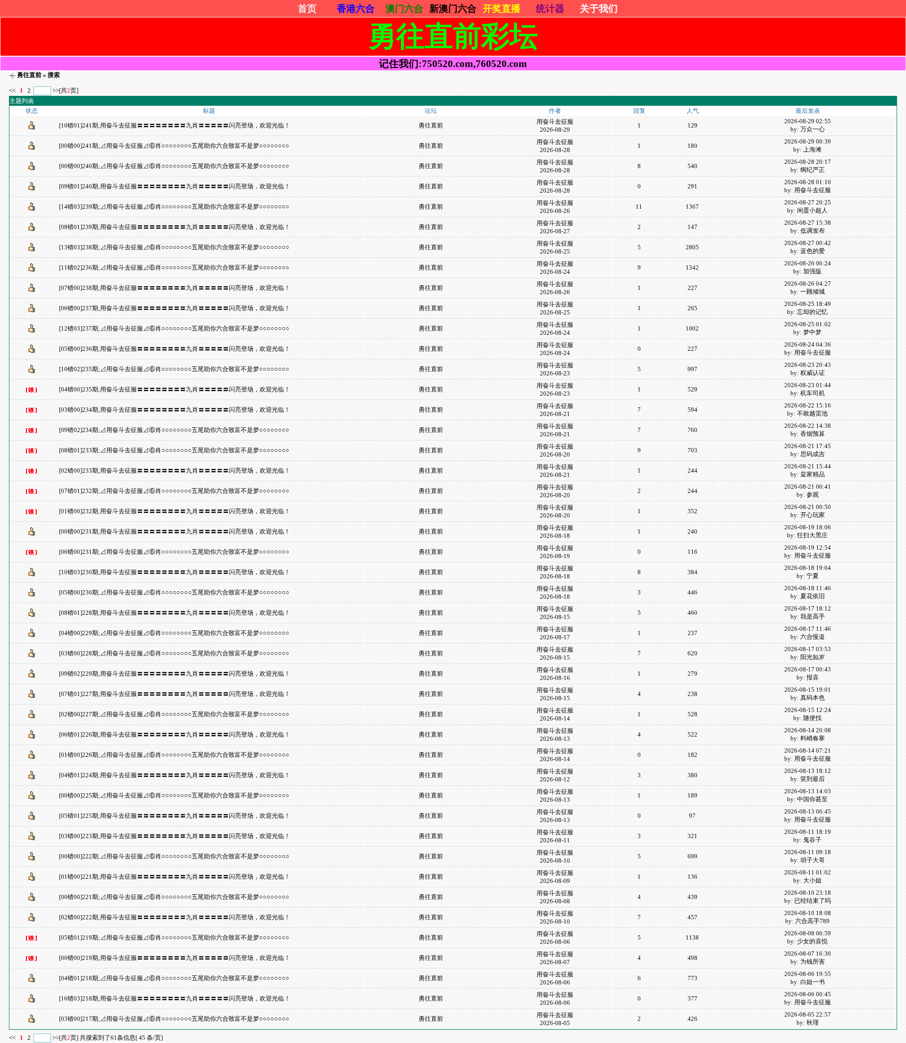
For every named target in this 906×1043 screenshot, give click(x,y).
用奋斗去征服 (555, 121)
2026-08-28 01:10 (807, 182)
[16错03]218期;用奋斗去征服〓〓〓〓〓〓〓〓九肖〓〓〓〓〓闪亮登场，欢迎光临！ (174, 998)
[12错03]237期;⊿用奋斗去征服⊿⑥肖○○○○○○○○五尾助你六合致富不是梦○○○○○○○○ (174, 328)
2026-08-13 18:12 (807, 770)
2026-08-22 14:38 (807, 425)
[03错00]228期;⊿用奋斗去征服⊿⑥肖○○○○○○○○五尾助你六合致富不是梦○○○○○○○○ (174, 653)
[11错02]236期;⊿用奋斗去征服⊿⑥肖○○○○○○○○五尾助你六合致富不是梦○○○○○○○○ (174, 267)
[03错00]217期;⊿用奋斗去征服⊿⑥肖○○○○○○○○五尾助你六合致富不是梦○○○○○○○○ (174, 1018)
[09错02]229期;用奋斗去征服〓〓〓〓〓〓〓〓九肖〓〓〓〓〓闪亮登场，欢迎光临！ (174, 673)
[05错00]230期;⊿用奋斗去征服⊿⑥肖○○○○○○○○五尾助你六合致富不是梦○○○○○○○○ (174, 592)
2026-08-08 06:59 (807, 933)
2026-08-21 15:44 (807, 466)
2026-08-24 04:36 (807, 344)
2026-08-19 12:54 (807, 547)
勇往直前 (29, 74)
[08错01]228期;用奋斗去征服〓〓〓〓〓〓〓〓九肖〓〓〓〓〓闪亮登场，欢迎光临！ (174, 612)
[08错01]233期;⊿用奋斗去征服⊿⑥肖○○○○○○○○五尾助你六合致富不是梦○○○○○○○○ (174, 450)
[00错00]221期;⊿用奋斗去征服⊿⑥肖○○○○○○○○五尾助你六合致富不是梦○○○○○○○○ (174, 896)
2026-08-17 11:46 (807, 628)
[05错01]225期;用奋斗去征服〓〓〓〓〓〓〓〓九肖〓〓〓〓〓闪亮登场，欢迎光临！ (174, 815)
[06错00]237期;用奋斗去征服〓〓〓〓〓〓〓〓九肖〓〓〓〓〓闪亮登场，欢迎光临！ (174, 308)
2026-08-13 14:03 (807, 791)
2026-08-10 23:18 (807, 892)
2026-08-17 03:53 (807, 649)
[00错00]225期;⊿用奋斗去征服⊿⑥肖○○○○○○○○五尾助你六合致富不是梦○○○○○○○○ (174, 795)
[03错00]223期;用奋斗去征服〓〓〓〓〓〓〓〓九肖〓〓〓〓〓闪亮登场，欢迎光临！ (174, 835)
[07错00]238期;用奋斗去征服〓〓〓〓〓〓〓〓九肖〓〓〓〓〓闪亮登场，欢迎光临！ (174, 287)
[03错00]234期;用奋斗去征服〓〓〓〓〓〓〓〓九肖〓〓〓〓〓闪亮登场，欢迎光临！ (174, 409)
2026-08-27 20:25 (807, 202)
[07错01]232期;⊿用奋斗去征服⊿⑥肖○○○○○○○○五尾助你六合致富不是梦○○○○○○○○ (174, 490)
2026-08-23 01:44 (807, 385)
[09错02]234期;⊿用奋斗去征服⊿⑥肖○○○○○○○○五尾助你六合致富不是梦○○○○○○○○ (174, 429)
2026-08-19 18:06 (807, 527)
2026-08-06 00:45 (807, 994)
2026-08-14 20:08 (807, 730)
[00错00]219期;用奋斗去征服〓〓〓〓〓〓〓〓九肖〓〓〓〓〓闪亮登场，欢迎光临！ (174, 957)
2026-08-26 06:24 (807, 263)
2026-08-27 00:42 (807, 242)
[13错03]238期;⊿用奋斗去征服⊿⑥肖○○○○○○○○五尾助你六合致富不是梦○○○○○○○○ (174, 247)
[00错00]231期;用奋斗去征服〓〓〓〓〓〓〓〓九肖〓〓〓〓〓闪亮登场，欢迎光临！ (174, 531)
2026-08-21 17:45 (807, 445)
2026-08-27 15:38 (807, 222)
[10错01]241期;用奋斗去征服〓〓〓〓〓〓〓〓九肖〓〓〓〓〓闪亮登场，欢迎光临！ (174, 125)
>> (55, 90)
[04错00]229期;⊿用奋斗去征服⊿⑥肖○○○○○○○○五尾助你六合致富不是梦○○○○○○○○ (174, 632)
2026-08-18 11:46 (807, 588)
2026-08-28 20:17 (807, 161)
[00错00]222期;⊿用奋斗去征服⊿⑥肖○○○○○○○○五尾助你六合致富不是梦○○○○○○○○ (174, 856)
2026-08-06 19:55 (807, 973)
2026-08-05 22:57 (807, 1014)
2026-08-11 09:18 (807, 852)
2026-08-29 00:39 (807, 141)
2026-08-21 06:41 (807, 486)
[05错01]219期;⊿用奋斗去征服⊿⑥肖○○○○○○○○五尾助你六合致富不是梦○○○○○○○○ (174, 937)
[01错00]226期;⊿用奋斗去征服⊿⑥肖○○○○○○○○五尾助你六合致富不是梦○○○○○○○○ (174, 754)
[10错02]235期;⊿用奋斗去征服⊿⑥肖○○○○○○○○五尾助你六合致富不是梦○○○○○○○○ (174, 369)
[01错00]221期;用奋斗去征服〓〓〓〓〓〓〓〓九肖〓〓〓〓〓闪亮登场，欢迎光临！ (174, 876)
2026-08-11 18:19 (807, 831)
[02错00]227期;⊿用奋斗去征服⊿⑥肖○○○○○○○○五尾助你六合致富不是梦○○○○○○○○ (174, 714)
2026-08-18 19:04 (807, 567)
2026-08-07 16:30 (807, 953)
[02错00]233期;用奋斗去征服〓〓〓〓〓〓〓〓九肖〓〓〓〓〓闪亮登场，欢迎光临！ (174, 470)
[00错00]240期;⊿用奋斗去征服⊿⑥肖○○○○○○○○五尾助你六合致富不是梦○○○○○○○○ (174, 166)
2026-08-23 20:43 (807, 364)
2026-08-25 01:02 (807, 324)
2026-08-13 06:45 (807, 811)
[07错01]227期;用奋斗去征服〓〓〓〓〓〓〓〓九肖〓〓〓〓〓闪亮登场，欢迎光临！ (174, 693)
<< (13, 90)
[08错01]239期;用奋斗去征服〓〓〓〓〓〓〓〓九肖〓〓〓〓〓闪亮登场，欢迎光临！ (174, 226)
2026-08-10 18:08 (807, 912)
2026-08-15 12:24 (807, 709)
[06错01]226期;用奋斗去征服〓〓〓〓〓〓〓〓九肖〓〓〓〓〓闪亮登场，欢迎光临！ (174, 734)
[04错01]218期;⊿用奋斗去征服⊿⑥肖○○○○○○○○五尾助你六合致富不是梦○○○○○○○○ (174, 978)
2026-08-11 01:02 (807, 872)
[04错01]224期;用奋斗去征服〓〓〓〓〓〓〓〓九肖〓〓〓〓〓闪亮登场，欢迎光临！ (174, 775)
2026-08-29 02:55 (807, 121)
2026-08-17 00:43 (807, 669)
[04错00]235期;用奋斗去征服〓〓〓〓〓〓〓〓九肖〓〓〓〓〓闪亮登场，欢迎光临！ (174, 389)
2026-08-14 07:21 (807, 750)
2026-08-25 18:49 (807, 303)
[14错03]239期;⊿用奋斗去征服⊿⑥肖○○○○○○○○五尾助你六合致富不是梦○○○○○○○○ (174, 206)
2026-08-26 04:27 (807, 283)
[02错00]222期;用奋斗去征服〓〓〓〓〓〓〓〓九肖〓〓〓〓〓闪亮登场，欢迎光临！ (174, 917)
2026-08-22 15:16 (807, 405)
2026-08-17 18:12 (807, 608)
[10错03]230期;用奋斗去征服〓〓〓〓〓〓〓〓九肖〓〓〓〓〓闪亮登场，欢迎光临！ (174, 572)
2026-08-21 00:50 (807, 506)
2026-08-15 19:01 (807, 689)
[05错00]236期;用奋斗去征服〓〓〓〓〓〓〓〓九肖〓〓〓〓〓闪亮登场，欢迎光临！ (174, 348)
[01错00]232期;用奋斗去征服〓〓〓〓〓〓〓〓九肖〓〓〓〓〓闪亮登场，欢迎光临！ (174, 511)
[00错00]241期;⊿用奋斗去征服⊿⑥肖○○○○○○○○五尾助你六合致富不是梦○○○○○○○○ (174, 145)
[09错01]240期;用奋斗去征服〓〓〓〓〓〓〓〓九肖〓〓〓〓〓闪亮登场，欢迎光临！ (174, 186)
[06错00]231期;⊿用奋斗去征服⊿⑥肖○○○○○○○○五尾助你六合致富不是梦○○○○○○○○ (174, 551)
